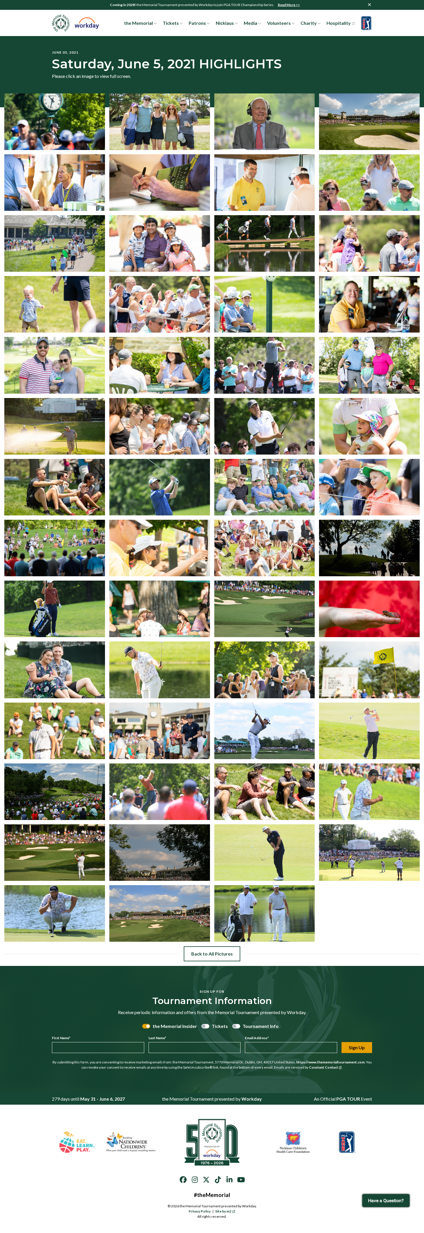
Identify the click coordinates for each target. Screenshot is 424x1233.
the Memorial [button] (138, 23)
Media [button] (250, 23)
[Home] (75, 23)
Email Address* (257, 1038)
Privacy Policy (200, 1211)
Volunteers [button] (279, 23)
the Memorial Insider (175, 1026)
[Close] (369, 4)
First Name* (61, 1038)
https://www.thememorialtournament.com (330, 1062)
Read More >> (289, 5)
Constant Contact (323, 1067)
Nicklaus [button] (225, 23)
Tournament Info (261, 1026)
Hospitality (339, 23)
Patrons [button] (197, 23)
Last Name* (157, 1038)
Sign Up (357, 1047)
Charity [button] (309, 23)
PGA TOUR (348, 1098)
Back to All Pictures (212, 953)
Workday (251, 1098)
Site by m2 (223, 1211)
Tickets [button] (171, 23)
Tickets (220, 1026)
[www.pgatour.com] (365, 23)
